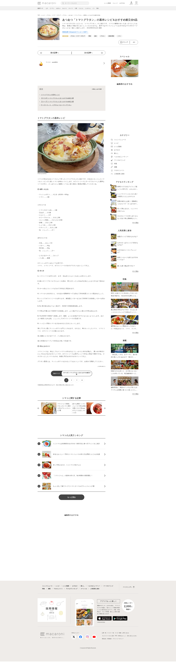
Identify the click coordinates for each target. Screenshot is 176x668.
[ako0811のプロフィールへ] (71, 63)
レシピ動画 (107, 3)
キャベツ (71, 8)
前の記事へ (55, 53)
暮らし (83, 586)
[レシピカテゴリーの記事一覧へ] (65, 36)
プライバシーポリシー (118, 638)
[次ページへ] (82, 380)
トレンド (115, 3)
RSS (116, 635)
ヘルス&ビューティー (94, 586)
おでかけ (74, 586)
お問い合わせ (125, 633)
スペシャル (84, 588)
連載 (49, 588)
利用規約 (109, 638)
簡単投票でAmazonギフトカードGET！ (75, 32)
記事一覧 (104, 633)
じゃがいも (88, 8)
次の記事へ (88, 53)
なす (47, 8)
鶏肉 (97, 8)
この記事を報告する (101, 366)
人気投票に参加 (94, 588)
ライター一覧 (110, 633)
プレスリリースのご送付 (108, 635)
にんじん (81, 8)
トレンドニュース (47, 586)
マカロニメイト (58, 588)
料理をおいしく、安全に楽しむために (127, 635)
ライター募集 (118, 633)
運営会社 (104, 638)
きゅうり (64, 8)
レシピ (57, 586)
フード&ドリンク (108, 586)
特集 (43, 588)
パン (93, 8)
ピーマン (52, 8)
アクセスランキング (71, 588)
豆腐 (76, 8)
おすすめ (122, 3)
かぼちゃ (58, 8)
